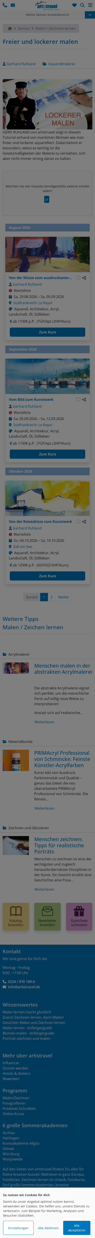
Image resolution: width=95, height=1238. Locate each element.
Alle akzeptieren (77, 1227)
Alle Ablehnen (48, 1228)
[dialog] (47, 1213)
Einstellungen (18, 1228)
